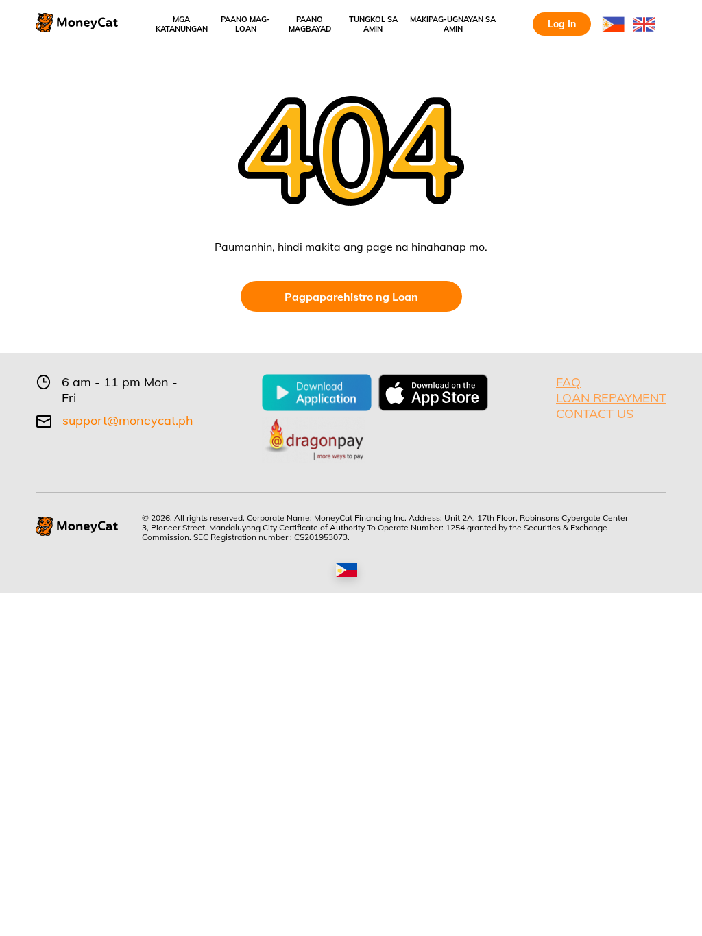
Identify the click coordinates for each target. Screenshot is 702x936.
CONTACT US (594, 413)
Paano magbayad (310, 24)
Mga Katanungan (182, 24)
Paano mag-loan (245, 24)
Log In (562, 24)
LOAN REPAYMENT (611, 398)
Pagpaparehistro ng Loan (351, 297)
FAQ (568, 382)
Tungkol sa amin (373, 24)
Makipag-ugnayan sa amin (453, 24)
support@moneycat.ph (127, 420)
